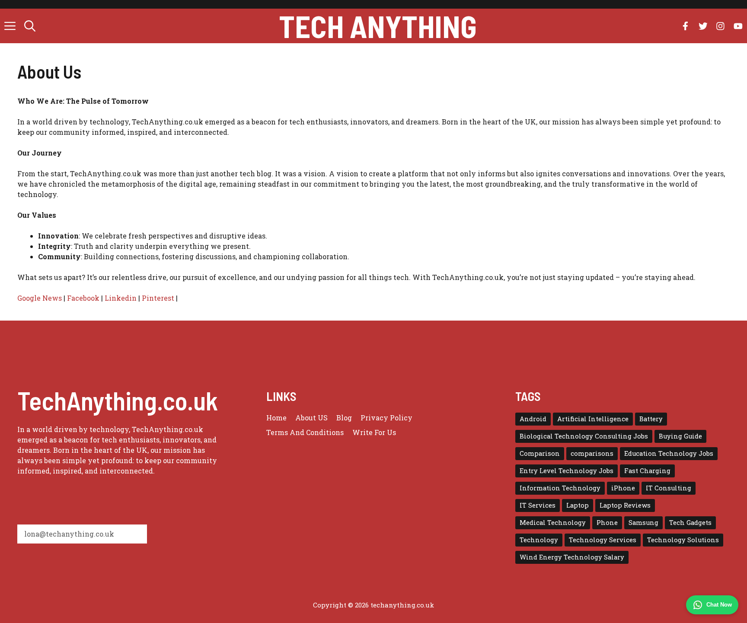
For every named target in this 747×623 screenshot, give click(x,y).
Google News (39, 297)
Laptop (577, 505)
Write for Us (374, 432)
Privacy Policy (386, 417)
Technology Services (602, 540)
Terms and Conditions (305, 432)
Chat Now (719, 604)
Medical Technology (553, 522)
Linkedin (121, 297)
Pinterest (158, 297)
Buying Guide (680, 436)
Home (276, 417)
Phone (607, 522)
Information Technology (560, 488)
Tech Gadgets (690, 522)
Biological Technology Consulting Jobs (584, 436)
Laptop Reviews (625, 505)
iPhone (623, 488)
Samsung (643, 522)
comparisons (592, 453)
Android (533, 419)
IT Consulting (668, 488)
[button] (30, 26)
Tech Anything (378, 26)
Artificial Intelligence (593, 419)
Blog (344, 417)
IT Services (537, 505)
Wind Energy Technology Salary (572, 557)
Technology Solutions (683, 540)
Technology (539, 540)
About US (311, 417)
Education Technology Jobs (668, 453)
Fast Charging (647, 471)
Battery (651, 419)
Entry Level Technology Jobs (566, 471)
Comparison (540, 453)
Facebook (83, 297)
